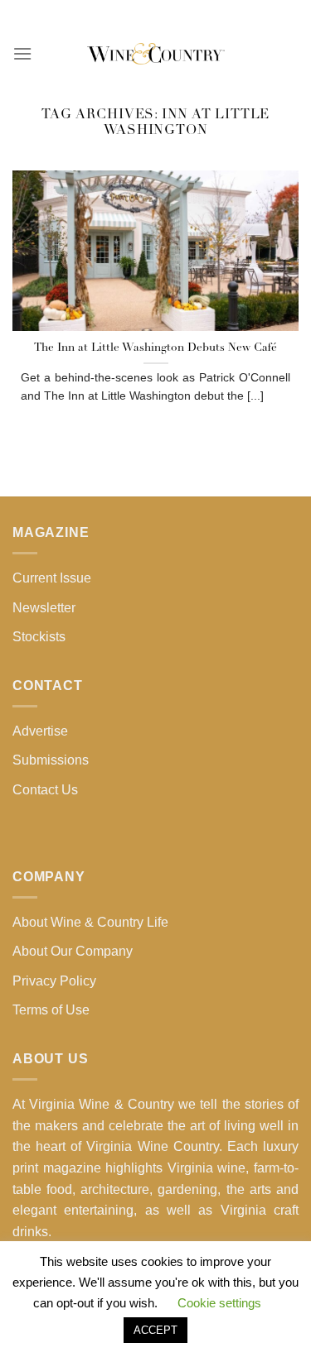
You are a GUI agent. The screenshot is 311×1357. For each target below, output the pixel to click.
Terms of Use (51, 1010)
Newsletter (43, 608)
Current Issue (51, 578)
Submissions (50, 760)
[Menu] (22, 53)
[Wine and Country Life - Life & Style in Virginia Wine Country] (156, 54)
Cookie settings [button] (219, 1303)
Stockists (39, 637)
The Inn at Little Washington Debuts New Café (155, 348)
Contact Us (45, 790)
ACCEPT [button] (155, 1330)
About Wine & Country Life (90, 922)
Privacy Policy (54, 981)
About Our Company (72, 951)
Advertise (40, 731)
